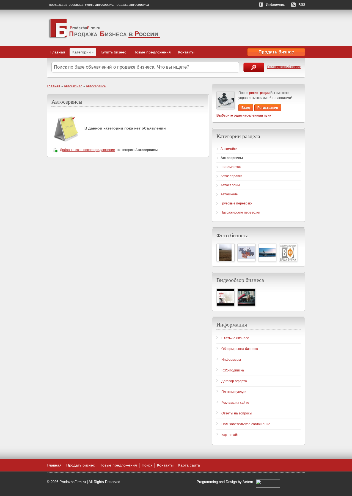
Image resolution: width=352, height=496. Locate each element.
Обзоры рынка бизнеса (239, 349)
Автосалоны (230, 185)
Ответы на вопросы (236, 413)
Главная (57, 52)
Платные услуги (233, 392)
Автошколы (229, 194)
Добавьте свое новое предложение (87, 150)
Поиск (147, 465)
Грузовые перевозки (236, 203)
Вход (245, 108)
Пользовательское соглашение (245, 424)
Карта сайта (231, 435)
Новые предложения (152, 52)
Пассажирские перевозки (240, 212)
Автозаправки (231, 176)
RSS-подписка (232, 370)
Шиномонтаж (231, 167)
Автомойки (229, 149)
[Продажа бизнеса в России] (104, 28)
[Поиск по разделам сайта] (253, 67)
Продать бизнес (276, 52)
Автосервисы (96, 86)
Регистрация (267, 108)
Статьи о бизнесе (235, 338)
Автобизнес (73, 86)
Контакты (186, 52)
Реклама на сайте (235, 403)
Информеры (231, 360)
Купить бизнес (113, 52)
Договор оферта (234, 381)
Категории (80, 53)
